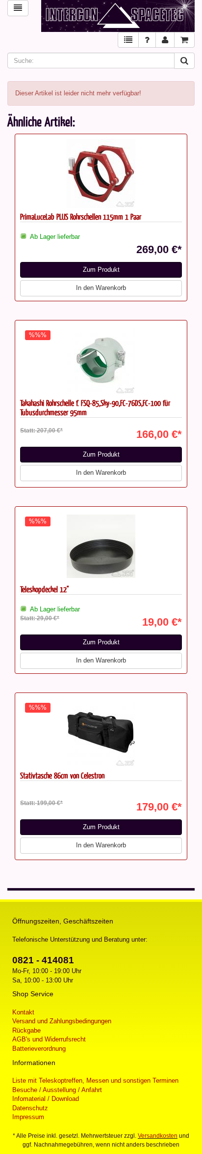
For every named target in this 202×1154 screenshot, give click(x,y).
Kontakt (23, 1012)
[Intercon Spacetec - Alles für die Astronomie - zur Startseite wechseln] (118, 16)
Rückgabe (26, 1030)
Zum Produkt (101, 269)
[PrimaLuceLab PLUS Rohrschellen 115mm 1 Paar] (101, 173)
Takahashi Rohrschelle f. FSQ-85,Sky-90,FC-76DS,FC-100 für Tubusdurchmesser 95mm (95, 407)
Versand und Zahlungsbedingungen (61, 1021)
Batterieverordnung (39, 1048)
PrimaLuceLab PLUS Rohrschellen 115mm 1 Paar (80, 216)
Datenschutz (30, 1108)
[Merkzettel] (128, 40)
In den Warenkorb (101, 287)
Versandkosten (157, 1135)
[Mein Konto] (165, 40)
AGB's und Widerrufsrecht (49, 1039)
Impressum (28, 1117)
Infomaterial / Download (45, 1098)
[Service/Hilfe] (147, 40)
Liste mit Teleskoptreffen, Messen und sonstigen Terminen (95, 1080)
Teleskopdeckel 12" (44, 589)
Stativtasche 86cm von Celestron (62, 775)
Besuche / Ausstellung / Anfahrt (57, 1090)
